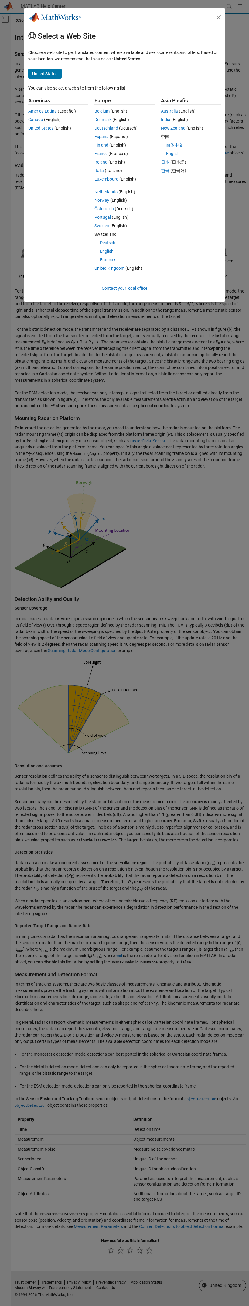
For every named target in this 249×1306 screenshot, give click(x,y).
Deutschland (106, 128)
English (107, 251)
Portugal (102, 217)
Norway (101, 200)
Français (108, 259)
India (165, 119)
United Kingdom (109, 268)
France (100, 153)
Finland (101, 145)
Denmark (102, 119)
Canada (35, 119)
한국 (165, 170)
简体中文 (174, 145)
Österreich (104, 208)
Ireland (100, 162)
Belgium (102, 111)
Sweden (101, 225)
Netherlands (106, 191)
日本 (165, 162)
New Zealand (173, 128)
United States (40, 128)
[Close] (218, 17)
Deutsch (107, 242)
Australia (169, 111)
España (101, 136)
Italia (99, 170)
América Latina (42, 111)
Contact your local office (124, 288)
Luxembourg (106, 179)
